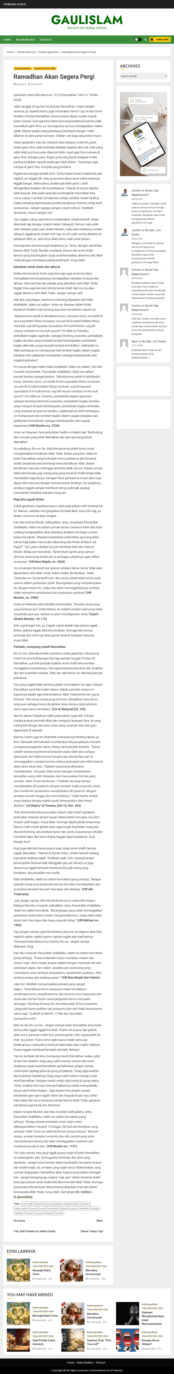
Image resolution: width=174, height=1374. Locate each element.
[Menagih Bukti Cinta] (18, 1270)
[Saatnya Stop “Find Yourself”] (72, 1340)
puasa (73, 1208)
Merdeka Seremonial (93, 1272)
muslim (42, 1208)
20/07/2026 (150, 1348)
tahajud (49, 1213)
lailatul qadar (72, 1203)
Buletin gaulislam (23, 68)
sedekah (19, 1213)
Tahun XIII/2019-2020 (44, 68)
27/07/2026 (95, 1348)
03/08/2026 (41, 1348)
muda (33, 1208)
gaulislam (87, 20)
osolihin (21, 84)
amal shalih (27, 1203)
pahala (64, 1208)
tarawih (59, 1213)
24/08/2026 (41, 1278)
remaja (95, 1208)
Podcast (46, 39)
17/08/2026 (94, 1278)
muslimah (53, 1208)
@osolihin (24, 1197)
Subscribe (162, 39)
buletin (39, 1203)
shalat (29, 1213)
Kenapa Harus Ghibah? (151, 1342)
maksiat (85, 1203)
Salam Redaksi (25, 39)
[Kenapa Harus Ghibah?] (127, 1340)
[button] (145, 39)
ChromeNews (98, 1370)
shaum (38, 1213)
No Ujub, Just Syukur (154, 341)
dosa (48, 1203)
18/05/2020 (36, 84)
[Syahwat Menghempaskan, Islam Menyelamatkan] (127, 1313)
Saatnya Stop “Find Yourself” (99, 1342)
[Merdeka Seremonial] (71, 1270)
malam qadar (21, 1208)
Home (7, 39)
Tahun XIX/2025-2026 (42, 1266)
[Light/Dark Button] (138, 39)
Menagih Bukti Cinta (45, 1315)
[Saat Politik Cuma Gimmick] (18, 1340)
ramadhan (84, 1208)
